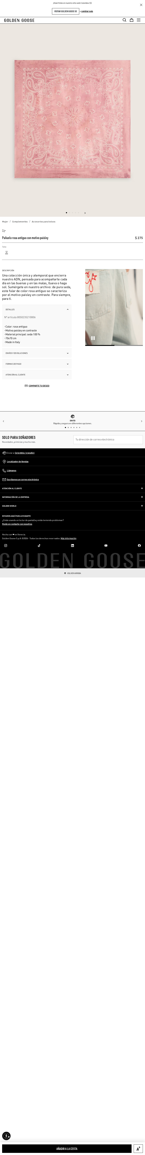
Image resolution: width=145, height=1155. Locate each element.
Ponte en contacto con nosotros (17, 524)
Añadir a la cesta (66, 1149)
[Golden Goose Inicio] (20, 20)
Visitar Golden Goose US (65, 11)
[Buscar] (124, 20)
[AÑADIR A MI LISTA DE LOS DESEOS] (138, 1148)
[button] (85, 213)
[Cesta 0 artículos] (131, 20)
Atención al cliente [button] (12, 488)
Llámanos (11, 470)
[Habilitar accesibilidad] (6, 1136)
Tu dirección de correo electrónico (95, 439)
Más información (68, 538)
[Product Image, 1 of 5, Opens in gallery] (72, 120)
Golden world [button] (9, 506)
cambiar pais (87, 11)
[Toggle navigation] (139, 20)
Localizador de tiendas (17, 461)
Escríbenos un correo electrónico (23, 479)
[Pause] (93, 338)
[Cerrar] (141, 5)
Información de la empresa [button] (15, 497)
